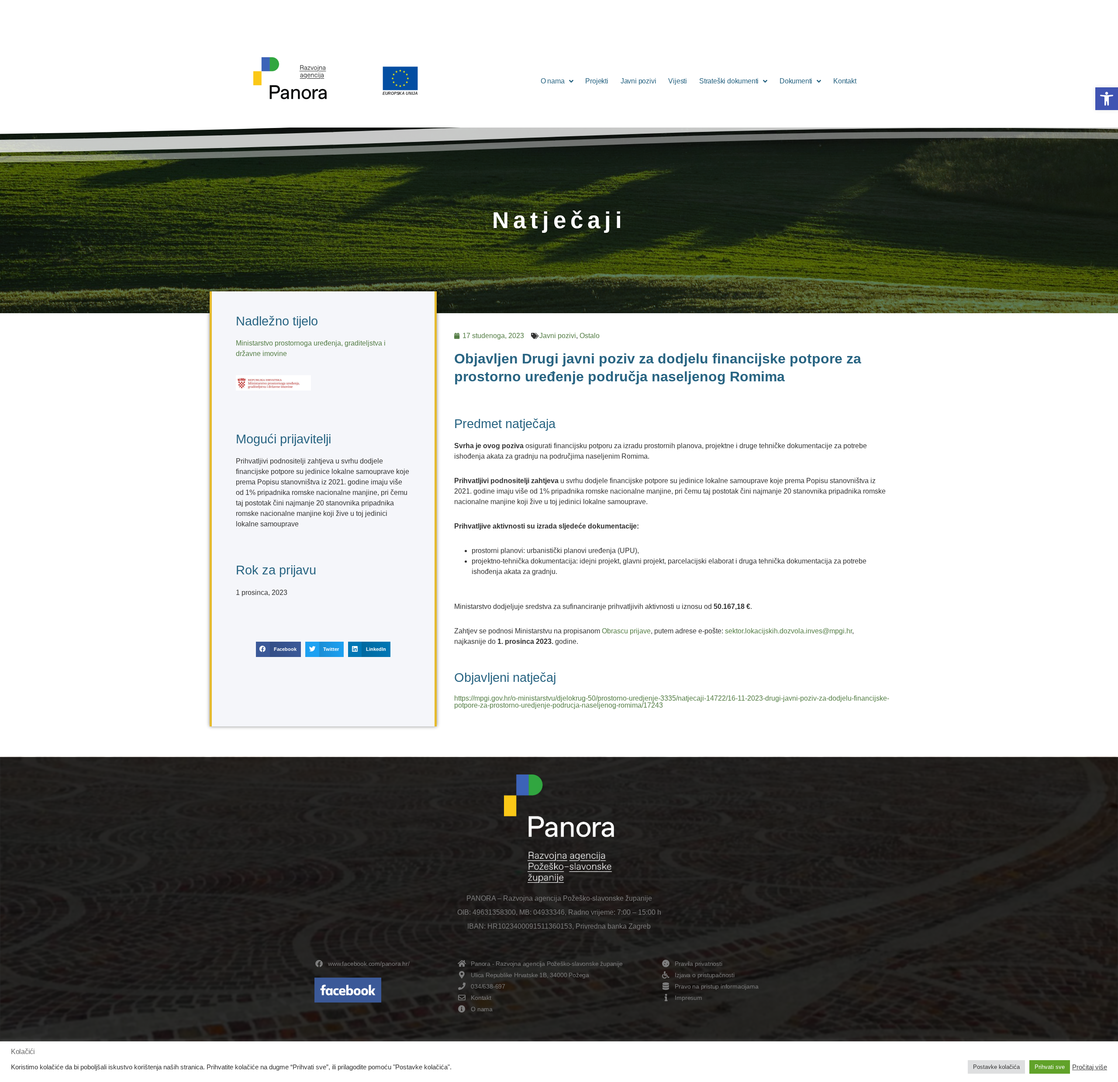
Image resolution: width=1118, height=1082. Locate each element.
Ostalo (590, 335)
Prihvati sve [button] (1050, 1067)
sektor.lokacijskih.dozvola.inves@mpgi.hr (788, 631)
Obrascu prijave (626, 631)
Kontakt (844, 81)
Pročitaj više (1089, 1067)
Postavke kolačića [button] (996, 1067)
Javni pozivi (638, 81)
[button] (1106, 98)
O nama (553, 81)
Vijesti (677, 81)
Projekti (596, 81)
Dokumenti (796, 81)
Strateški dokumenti (729, 81)
